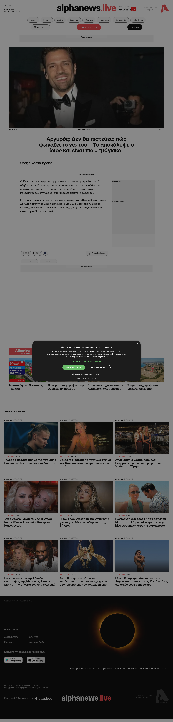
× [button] (138, 344)
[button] (86, 361)
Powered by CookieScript (86, 378)
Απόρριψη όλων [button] (98, 367)
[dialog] (86, 361)
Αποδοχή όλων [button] (73, 367)
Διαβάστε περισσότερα (99, 357)
